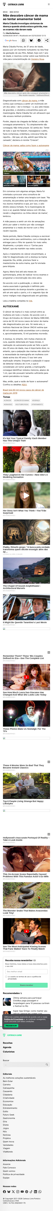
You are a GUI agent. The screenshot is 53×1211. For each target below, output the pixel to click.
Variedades (8, 1145)
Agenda (7, 1047)
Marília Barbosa (12, 33)
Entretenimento (10, 1108)
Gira (5, 1121)
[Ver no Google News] (11, 40)
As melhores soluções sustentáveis (19, 1078)
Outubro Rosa (37, 59)
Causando (7, 1091)
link (30, 301)
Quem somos (9, 1171)
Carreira (6, 1084)
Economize (8, 1101)
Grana (6, 1125)
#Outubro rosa (22, 404)
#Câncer (7, 400)
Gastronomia (9, 1118)
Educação (7, 1105)
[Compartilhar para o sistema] (47, 40)
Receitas (7, 1043)
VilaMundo (8, 1151)
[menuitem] (26, 1044)
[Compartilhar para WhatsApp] (23, 40)
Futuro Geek (8, 1114)
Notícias (7, 1135)
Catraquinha (8, 1088)
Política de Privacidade (13, 1019)
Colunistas (9, 1051)
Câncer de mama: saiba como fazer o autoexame (26, 145)
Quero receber (26, 985)
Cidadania (7, 1094)
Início (5, 12)
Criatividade (8, 1098)
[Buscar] (47, 1064)
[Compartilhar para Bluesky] (31, 40)
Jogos (6, 1128)
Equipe (6, 1177)
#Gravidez (8, 404)
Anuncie (6, 1164)
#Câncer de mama (21, 400)
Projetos (7, 1138)
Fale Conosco (9, 1167)
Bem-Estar (14, 12)
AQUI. (24, 384)
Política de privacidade (13, 1174)
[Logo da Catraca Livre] (13, 4)
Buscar (6, 1060)
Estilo (5, 1111)
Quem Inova (8, 1141)
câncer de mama (29, 100)
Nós (5, 1131)
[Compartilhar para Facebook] (39, 40)
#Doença (36, 400)
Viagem (6, 1148)
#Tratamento (37, 404)
